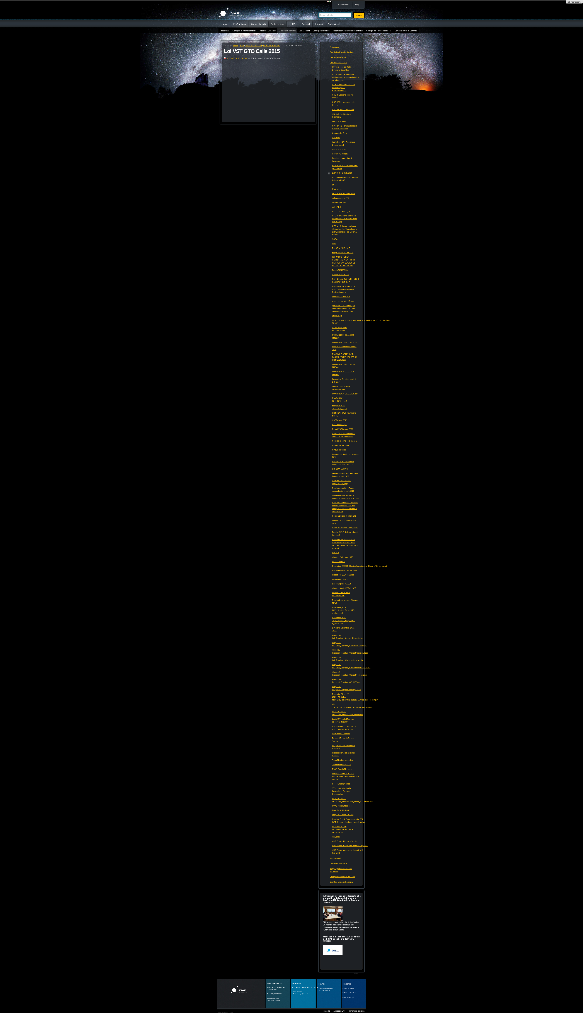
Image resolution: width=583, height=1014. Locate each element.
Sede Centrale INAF (253, 46)
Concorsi (347, 984)
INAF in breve (240, 24)
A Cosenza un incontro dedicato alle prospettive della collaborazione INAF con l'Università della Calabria (342, 898)
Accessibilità (339, 1011)
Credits (326, 1011)
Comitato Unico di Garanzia (406, 31)
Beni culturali (334, 24)
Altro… (356, 973)
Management (304, 31)
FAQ (357, 4)
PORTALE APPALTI (349, 993)
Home (225, 24)
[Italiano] (330, 2)
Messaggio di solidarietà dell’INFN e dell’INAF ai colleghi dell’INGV (341, 937)
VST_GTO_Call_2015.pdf (237, 58)
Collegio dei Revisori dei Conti (379, 31)
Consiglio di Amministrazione (244, 31)
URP (293, 24)
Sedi (242, 46)
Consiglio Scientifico (321, 31)
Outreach (306, 24)
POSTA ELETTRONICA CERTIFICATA (305, 987)
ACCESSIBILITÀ (348, 997)
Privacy (322, 984)
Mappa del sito (344, 4)
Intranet (319, 24)
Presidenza (224, 31)
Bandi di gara (348, 988)
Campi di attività (258, 24)
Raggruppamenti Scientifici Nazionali (348, 31)
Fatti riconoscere (574, 2)
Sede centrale (277, 24)
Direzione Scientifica (287, 31)
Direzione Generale (267, 31)
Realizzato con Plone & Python (225, 1012)
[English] (328, 2)
